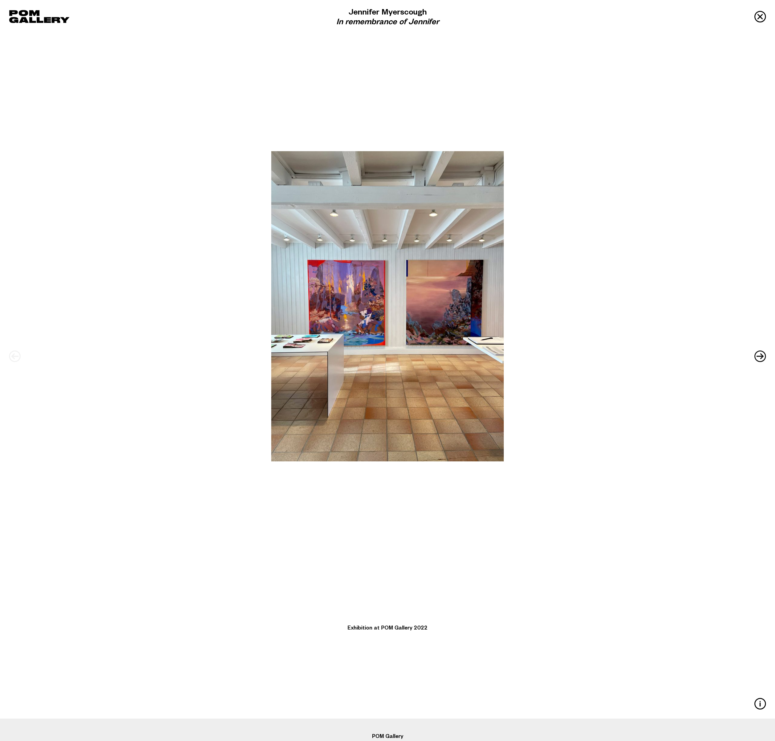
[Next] (760, 356)
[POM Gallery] (39, 16)
